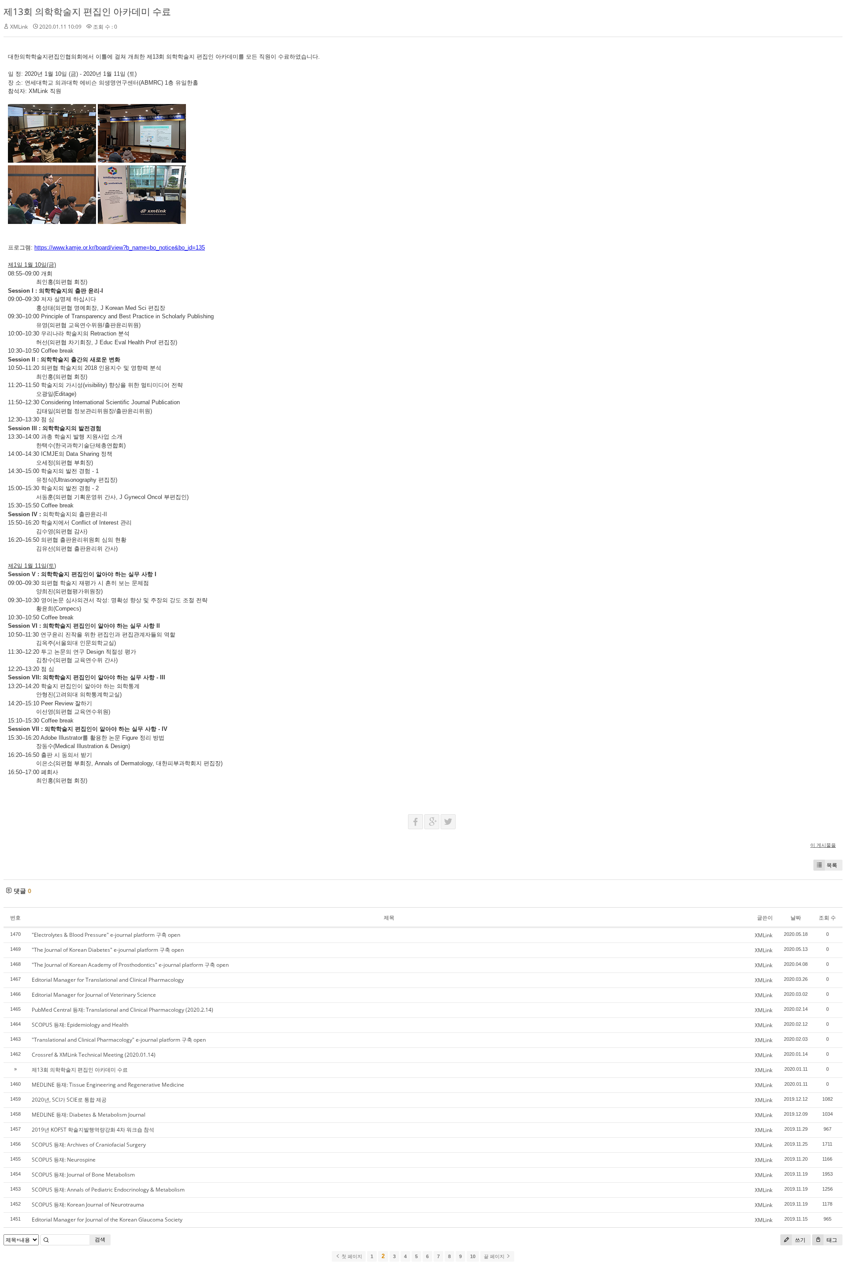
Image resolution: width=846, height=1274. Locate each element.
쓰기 (799, 1240)
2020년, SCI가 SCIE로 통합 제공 (69, 1099)
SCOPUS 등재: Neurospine (64, 1159)
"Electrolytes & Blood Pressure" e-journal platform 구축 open (106, 935)
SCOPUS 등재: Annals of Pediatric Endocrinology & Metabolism (108, 1189)
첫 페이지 (351, 1256)
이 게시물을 (823, 845)
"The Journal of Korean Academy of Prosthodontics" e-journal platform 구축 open (130, 965)
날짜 (795, 917)
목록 (832, 865)
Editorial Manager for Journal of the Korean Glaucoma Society (107, 1219)
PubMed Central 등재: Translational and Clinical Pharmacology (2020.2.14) (122, 1009)
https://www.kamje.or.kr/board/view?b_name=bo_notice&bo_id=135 (119, 247)
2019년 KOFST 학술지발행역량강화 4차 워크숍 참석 (93, 1129)
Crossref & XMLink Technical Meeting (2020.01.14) (94, 1054)
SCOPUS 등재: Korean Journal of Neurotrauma (88, 1204)
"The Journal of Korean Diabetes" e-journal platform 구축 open (108, 950)
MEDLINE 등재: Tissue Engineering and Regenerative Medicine (108, 1084)
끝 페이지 (495, 1256)
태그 (831, 1240)
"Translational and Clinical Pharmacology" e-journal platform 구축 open (119, 1039)
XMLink (19, 26)
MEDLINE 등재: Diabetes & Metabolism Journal (88, 1114)
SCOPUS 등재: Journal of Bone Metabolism (83, 1174)
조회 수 (827, 917)
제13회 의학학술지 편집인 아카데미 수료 (87, 11)
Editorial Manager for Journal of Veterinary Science (94, 994)
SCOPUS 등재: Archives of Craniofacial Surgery (89, 1144)
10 (472, 1256)
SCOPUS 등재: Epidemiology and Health (80, 1024)
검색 (100, 1239)
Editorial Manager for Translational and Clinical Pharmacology (108, 979)
